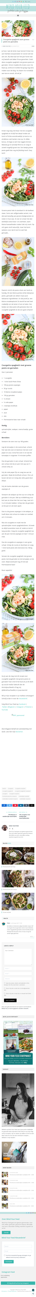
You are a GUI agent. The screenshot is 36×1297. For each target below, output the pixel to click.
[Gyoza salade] (18, 901)
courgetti (5, 793)
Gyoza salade (7, 912)
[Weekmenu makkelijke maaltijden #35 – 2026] (5, 1174)
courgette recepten (20, 788)
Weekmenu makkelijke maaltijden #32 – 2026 (22, 1198)
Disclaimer (4, 1291)
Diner (33, 46)
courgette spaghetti (8, 791)
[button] (18, 15)
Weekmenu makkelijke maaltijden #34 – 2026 (22, 1182)
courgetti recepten (14, 793)
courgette (10, 788)
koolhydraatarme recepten (10, 796)
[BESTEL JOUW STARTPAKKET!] (18, 1043)
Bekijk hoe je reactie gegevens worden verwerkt (15, 1008)
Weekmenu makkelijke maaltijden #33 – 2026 (22, 1190)
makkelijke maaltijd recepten (10, 799)
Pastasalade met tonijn (10, 889)
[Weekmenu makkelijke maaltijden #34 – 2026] (5, 1182)
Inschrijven (9, 1261)
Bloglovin (11, 707)
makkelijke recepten (25, 799)
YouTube (5, 710)
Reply (31, 936)
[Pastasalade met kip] (18, 855)
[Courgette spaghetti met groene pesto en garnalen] (18, 28)
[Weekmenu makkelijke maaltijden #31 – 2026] (5, 1205)
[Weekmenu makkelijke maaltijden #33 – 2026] (5, 1190)
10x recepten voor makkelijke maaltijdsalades (24, 816)
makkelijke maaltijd (24, 796)
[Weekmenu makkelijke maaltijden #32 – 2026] (5, 1198)
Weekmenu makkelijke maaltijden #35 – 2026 (22, 1174)
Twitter (4, 707)
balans (4, 788)
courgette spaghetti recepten (22, 791)
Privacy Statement (12, 1291)
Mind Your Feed (7, 46)
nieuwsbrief (23, 699)
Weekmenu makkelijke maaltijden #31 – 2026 (22, 1206)
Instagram (20, 707)
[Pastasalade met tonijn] (18, 878)
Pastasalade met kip (9, 866)
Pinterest (28, 707)
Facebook (22, 704)
